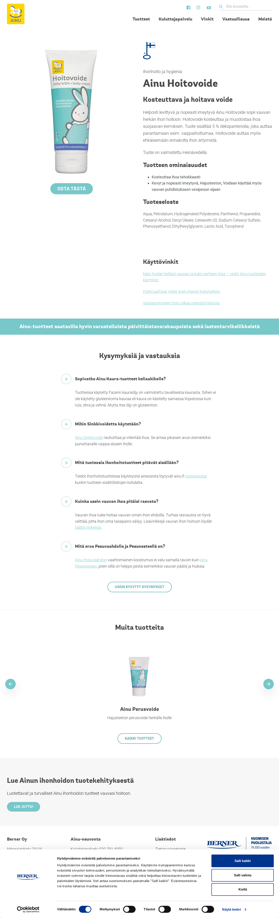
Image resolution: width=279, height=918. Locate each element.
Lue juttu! (23, 807)
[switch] (129, 909)
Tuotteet (141, 19)
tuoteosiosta (196, 476)
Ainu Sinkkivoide (89, 437)
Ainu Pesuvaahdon (91, 560)
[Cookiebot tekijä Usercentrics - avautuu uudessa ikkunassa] (28, 909)
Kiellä (242, 889)
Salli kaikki (243, 861)
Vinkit (207, 19)
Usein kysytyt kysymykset (139, 587)
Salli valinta (242, 875)
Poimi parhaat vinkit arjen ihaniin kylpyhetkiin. (182, 291)
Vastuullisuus (236, 19)
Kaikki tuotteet (139, 738)
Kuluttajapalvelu (175, 19)
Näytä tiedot (231, 909)
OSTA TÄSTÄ (71, 188)
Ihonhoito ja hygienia (162, 71)
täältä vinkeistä (88, 527)
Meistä (265, 19)
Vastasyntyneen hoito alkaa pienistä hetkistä (181, 303)
